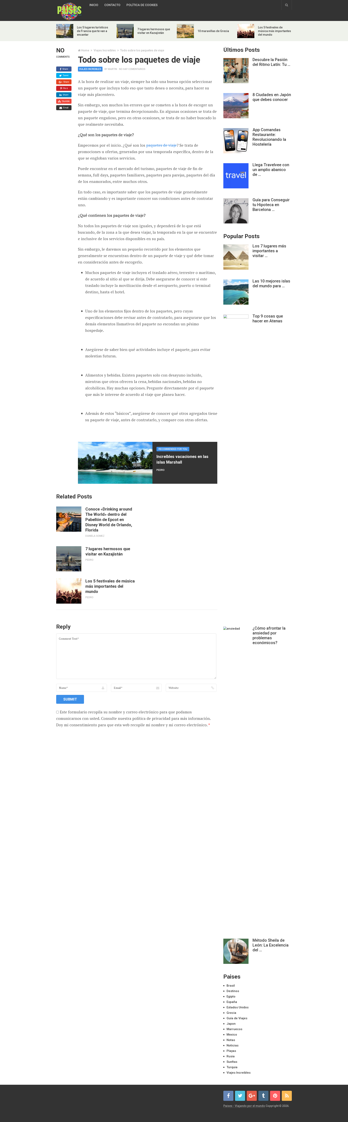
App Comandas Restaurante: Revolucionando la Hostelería (269, 137)
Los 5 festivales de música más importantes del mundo (274, 31)
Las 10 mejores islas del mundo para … (271, 283)
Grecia (231, 1013)
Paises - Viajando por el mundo (244, 1105)
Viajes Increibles (105, 50)
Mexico (232, 1034)
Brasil (231, 985)
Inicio (93, 5)
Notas (231, 1040)
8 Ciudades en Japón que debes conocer (272, 97)
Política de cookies (141, 5)
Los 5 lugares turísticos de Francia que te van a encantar (92, 31)
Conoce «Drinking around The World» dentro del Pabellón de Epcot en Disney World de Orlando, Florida (108, 519)
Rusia (231, 1056)
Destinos (233, 991)
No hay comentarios (132, 69)
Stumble (65, 101)
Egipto (231, 996)
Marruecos (234, 1029)
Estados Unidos (238, 1007)
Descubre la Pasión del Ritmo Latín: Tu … (271, 62)
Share (65, 69)
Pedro (160, 470)
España (232, 1002)
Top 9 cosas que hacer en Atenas (268, 318)
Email (65, 107)
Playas (231, 1051)
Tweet (65, 75)
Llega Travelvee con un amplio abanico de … (271, 169)
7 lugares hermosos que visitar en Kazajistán (107, 551)
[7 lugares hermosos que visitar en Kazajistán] (68, 558)
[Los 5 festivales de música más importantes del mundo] (68, 591)
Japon (231, 1023)
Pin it (65, 88)
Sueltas (232, 1062)
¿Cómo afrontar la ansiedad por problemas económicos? (269, 635)
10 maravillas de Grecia (213, 31)
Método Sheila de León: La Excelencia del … (271, 945)
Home (85, 50)
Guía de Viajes (237, 1018)
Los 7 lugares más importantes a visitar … (269, 251)
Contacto (112, 5)
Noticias (232, 1045)
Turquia (232, 1067)
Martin (112, 69)
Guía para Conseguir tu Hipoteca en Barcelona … (271, 204)
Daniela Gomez (95, 536)
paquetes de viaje (161, 145)
